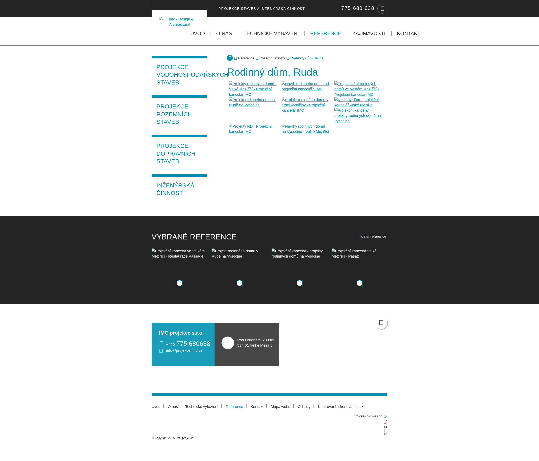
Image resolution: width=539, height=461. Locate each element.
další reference (373, 236)
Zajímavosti (369, 33)
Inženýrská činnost (175, 189)
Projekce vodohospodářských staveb (181, 75)
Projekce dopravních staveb (175, 153)
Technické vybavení (271, 33)
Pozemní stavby (272, 58)
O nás (224, 33)
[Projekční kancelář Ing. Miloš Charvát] (179, 18)
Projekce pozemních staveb (174, 114)
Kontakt (408, 33)
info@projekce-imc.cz (184, 350)
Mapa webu (280, 407)
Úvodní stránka (230, 58)
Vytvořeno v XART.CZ (367, 416)
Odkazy (304, 407)
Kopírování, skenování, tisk (340, 407)
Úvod (197, 33)
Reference (325, 33)
